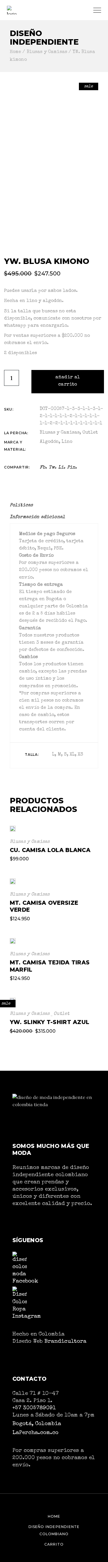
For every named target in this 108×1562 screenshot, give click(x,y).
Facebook (25, 1281)
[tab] (23, 505)
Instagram (26, 1316)
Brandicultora (65, 1341)
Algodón (49, 442)
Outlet (90, 432)
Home (54, 1516)
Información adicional (37, 517)
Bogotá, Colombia (36, 1424)
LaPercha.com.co (35, 1433)
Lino (67, 442)
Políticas (21, 505)
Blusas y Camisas (59, 432)
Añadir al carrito (67, 381)
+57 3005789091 (34, 1408)
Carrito (54, 1544)
